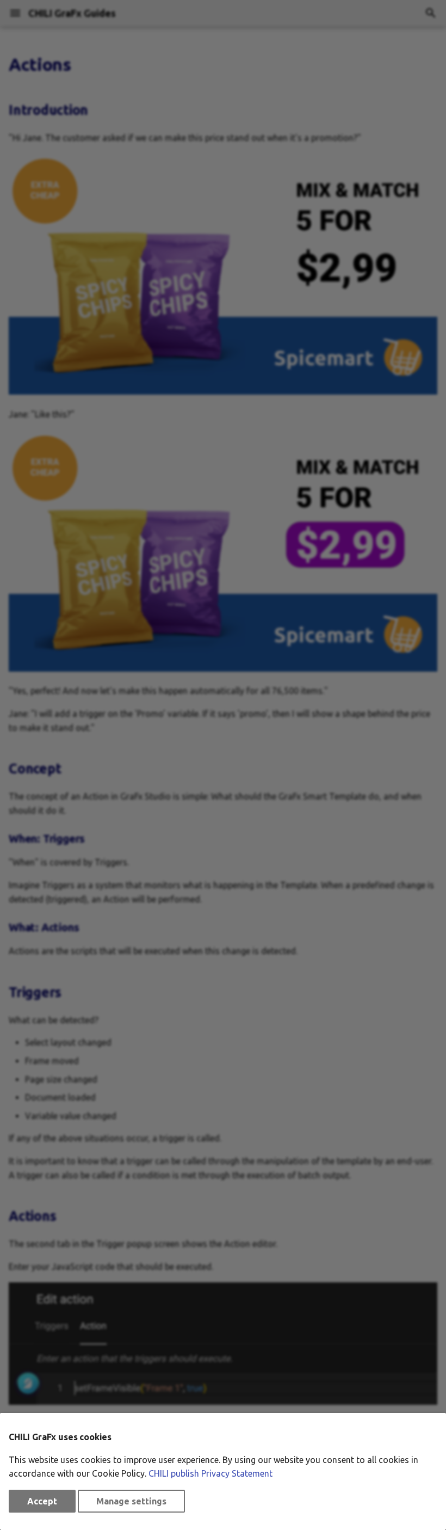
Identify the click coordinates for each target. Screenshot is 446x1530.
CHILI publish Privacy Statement (210, 1473)
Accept (42, 1501)
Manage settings (131, 1501)
